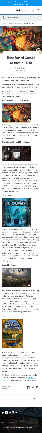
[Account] (33, 10)
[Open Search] (3, 18)
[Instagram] (13, 412)
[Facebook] (6, 412)
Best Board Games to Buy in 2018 (25, 23)
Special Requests (8, 422)
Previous (8, 399)
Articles (10, 23)
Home (4, 23)
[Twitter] (3, 412)
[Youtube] (10, 412)
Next (35, 399)
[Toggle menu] (3, 11)
